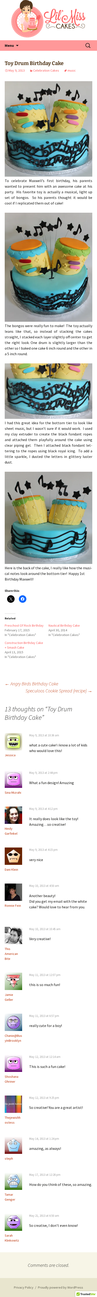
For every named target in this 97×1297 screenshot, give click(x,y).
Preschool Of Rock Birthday (24, 625)
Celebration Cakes (46, 70)
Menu (9, 45)
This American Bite (11, 954)
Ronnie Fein (13, 905)
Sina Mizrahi (13, 792)
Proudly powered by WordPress (60, 1287)
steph (9, 1158)
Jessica (10, 755)
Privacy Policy (23, 1287)
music (72, 70)
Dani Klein (11, 869)
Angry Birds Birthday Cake (31, 684)
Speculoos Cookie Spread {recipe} (58, 691)
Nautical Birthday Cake (64, 625)
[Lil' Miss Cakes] (48, 18)
